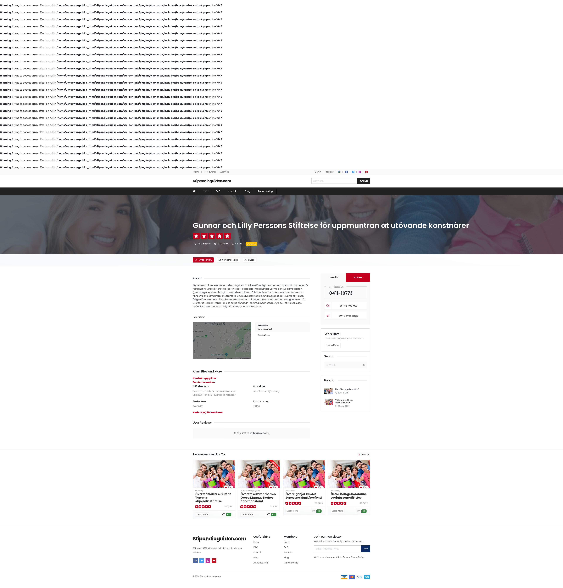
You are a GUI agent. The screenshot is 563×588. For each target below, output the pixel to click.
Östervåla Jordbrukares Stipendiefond (394, 496)
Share (251, 259)
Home (196, 171)
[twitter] (353, 172)
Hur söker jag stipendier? (347, 389)
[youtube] (366, 172)
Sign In (318, 171)
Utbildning (199, 490)
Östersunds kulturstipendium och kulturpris (437, 497)
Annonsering (265, 191)
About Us (224, 171)
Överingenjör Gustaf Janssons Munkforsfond (303, 496)
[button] (339, 171)
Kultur (423, 490)
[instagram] (360, 172)
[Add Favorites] (226, 487)
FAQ (218, 191)
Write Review (205, 259)
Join (366, 548)
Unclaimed (251, 244)
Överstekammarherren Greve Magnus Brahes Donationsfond (258, 497)
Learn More (333, 345)
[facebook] (346, 172)
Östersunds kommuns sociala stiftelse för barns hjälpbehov (527, 497)
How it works (210, 171)
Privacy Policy (357, 557)
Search (363, 180)
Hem (205, 191)
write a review (258, 433)
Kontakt (233, 191)
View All (365, 454)
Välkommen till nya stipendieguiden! (344, 401)
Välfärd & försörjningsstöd (250, 490)
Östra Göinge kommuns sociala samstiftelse (349, 496)
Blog (247, 191)
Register (330, 171)
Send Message (230, 259)
